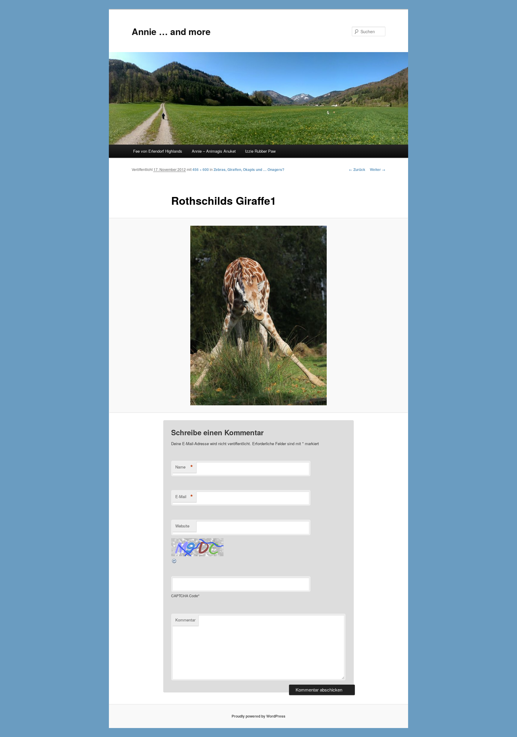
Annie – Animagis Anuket (214, 151)
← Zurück (357, 169)
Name (184, 467)
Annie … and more (171, 31)
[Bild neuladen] (174, 562)
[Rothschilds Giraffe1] (258, 315)
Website (182, 526)
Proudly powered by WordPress (258, 716)
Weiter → (377, 169)
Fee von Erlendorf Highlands (157, 151)
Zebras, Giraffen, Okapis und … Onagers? (249, 169)
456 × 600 (200, 169)
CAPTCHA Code (184, 595)
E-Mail (184, 496)
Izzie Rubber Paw (260, 151)
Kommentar (185, 620)
